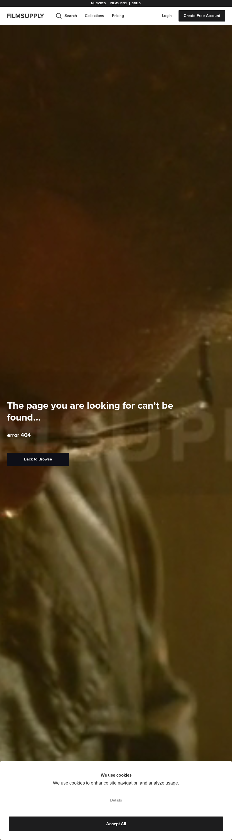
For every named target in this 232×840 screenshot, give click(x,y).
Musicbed (98, 3)
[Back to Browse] (38, 459)
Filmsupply (118, 3)
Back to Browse (38, 459)
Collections (94, 15)
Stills (136, 3)
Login (167, 15)
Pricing (118, 15)
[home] (29, 16)
